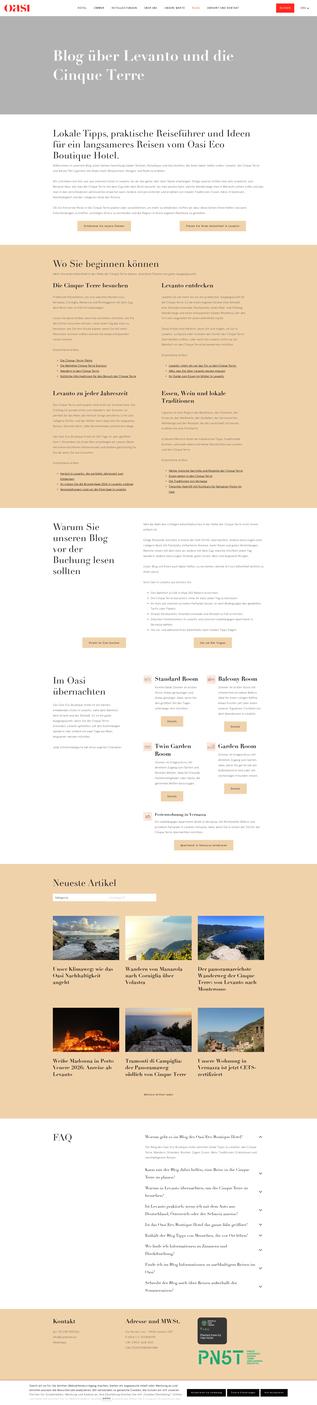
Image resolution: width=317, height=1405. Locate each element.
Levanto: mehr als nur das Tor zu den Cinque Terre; (202, 365)
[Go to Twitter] (63, 1374)
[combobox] (86, 897)
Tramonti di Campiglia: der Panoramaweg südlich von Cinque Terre (155, 1067)
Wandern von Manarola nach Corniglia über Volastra (154, 976)
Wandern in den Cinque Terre (79, 370)
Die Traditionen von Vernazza (188, 481)
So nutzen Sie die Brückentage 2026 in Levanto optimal (96, 484)
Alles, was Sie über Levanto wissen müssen (197, 370)
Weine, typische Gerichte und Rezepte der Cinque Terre (206, 470)
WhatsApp (59, 1342)
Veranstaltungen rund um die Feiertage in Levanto (93, 489)
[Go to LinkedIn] (71, 1374)
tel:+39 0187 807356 (66, 1331)
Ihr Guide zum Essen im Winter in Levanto (196, 376)
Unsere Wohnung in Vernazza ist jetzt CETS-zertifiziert (227, 1067)
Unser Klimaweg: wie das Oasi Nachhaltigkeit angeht (83, 976)
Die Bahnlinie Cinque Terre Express (83, 365)
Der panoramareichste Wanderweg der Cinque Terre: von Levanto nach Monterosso (227, 979)
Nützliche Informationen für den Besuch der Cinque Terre (98, 376)
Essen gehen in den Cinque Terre (190, 476)
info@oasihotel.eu (65, 1337)
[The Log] (16, 8)
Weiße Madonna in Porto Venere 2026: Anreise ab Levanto (83, 1067)
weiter (106, 1398)
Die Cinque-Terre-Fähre (76, 360)
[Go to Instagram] (54, 1374)
